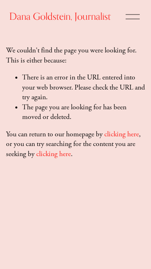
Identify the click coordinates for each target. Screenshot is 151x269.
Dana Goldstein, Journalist (60, 16)
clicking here (121, 134)
